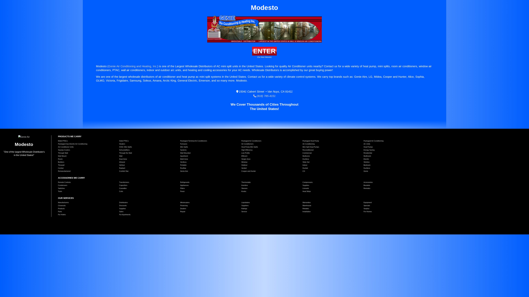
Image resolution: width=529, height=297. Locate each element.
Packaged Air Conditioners (251, 141)
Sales (121, 212)
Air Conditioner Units (66, 147)
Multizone (306, 156)
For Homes (368, 212)
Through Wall (63, 153)
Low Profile (245, 153)
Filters (182, 188)
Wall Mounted (185, 153)
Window (244, 162)
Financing (184, 206)
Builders (61, 162)
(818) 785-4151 (266, 95)
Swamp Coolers (64, 150)
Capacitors (123, 185)
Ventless (183, 162)
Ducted (305, 168)
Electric (366, 159)
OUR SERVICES (66, 198)
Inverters (244, 185)
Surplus (366, 209)
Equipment (368, 203)
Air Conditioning (309, 144)
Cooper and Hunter (248, 171)
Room (60, 159)
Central (61, 168)
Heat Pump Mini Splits (249, 147)
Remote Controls (64, 182)
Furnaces (183, 144)
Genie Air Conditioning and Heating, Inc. (132, 66)
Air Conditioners (247, 144)
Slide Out (306, 162)
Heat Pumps (368, 147)
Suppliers (245, 206)
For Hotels (62, 215)
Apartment (184, 156)
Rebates (306, 209)
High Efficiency (247, 150)
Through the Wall (125, 153)
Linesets (306, 188)
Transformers (124, 182)
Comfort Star (124, 171)
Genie (366, 171)
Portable (183, 165)
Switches (61, 188)
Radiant (122, 168)
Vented (244, 168)
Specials (367, 206)
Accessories (368, 182)
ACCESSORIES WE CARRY (71, 178)
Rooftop (183, 168)
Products (61, 209)
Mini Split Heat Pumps (311, 147)
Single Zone (245, 159)
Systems (183, 150)
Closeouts (62, 206)
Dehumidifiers (124, 150)
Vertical (122, 165)
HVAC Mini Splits (125, 147)
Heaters (122, 144)
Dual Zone (123, 159)
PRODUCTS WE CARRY (69, 136)
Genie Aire (184, 171)
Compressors (308, 182)
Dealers (183, 209)
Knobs (243, 191)
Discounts (123, 206)
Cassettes (123, 188)
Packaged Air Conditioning (374, 141)
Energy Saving (369, 150)
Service (244, 212)
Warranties (307, 203)
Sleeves (244, 188)
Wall (120, 156)
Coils (121, 191)
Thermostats (246, 182)
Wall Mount (62, 156)
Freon (182, 191)
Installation (307, 212)
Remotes (367, 188)
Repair (182, 212)
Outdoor (244, 165)
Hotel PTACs (124, 141)
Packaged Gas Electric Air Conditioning (72, 144)
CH (304, 171)
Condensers (62, 185)
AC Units (367, 144)
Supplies (306, 185)
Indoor (305, 165)
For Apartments (124, 215)
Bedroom (367, 165)
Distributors (123, 203)
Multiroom (367, 156)
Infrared (122, 162)
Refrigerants (184, 182)
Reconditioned (308, 150)
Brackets (367, 185)
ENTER (264, 51)
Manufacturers (63, 203)
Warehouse (307, 206)
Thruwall (61, 165)
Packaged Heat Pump (311, 141)
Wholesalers (185, 203)
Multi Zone (184, 159)
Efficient (244, 156)
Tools (60, 191)
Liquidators (245, 203)
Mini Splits (184, 147)
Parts (60, 212)
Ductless (306, 159)
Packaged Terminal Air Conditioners (193, 141)
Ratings (244, 209)
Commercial (307, 153)
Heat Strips (307, 191)
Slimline (367, 162)
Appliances (184, 185)
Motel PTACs (63, 141)
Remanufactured (64, 171)
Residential (368, 153)
